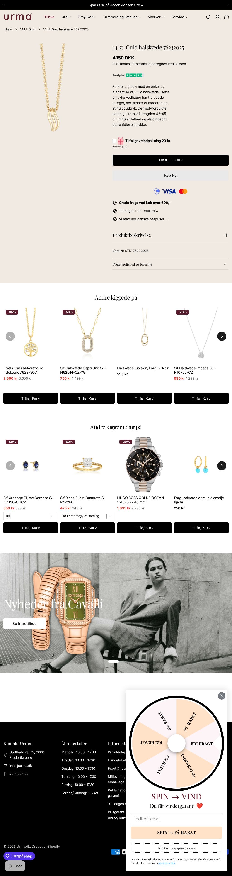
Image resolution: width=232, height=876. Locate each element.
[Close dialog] (222, 696)
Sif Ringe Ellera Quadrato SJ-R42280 (83, 500)
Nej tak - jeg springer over (176, 848)
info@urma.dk (20, 766)
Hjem (8, 29)
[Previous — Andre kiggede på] (10, 336)
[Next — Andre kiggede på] (221, 336)
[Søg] (208, 17)
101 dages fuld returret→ (138, 211)
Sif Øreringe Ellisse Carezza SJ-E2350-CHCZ (29, 500)
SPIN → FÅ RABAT (176, 832)
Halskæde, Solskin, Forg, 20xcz (143, 368)
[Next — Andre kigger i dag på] (221, 465)
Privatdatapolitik (121, 752)
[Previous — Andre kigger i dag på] (10, 465)
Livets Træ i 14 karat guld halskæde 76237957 (23, 370)
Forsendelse (141, 64)
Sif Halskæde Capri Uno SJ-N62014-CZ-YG (83, 370)
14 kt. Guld (27, 29)
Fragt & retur (118, 768)
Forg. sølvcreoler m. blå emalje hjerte (199, 500)
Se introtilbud (24, 623)
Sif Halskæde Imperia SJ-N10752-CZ (194, 370)
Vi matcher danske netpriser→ (143, 219)
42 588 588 (18, 774)
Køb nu (170, 175)
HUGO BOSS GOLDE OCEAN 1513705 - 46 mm (140, 500)
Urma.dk (23, 846)
